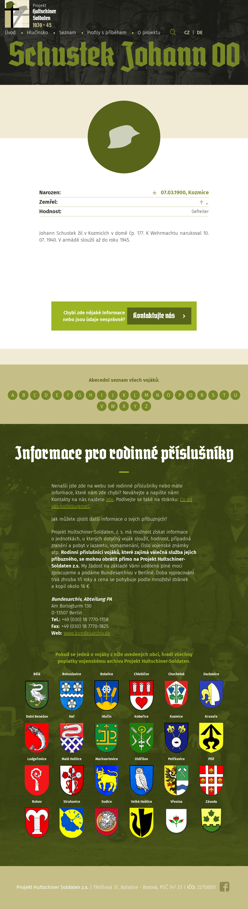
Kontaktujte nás (154, 315)
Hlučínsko (37, 32)
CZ (187, 32)
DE (200, 32)
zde (110, 499)
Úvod (10, 32)
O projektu (149, 32)
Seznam (67, 32)
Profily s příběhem (106, 32)
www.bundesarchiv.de (87, 633)
